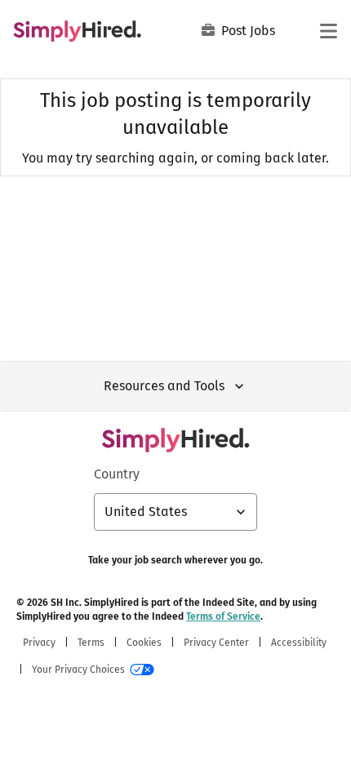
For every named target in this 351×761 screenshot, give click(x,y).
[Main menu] (328, 31)
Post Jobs (248, 30)
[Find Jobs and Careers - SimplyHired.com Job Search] (77, 31)
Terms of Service (223, 616)
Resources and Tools (164, 386)
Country (117, 474)
